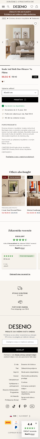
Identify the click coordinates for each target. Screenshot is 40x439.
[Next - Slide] (37, 42)
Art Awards (15, 396)
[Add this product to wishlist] (35, 23)
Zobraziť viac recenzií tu (20, 274)
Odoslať (20, 350)
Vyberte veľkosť (8, 88)
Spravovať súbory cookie (27, 398)
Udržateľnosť (14, 380)
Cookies (24, 382)
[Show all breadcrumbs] (4, 18)
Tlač (17, 368)
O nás (16, 364)
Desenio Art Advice (28, 364)
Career (16, 376)
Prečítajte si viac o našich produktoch (20, 157)
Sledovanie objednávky (30, 372)
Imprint (16, 372)
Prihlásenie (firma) (12, 400)
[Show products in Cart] (36, 6)
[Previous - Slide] (2, 42)
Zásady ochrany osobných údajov (25, 355)
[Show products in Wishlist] (31, 6)
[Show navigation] (3, 6)
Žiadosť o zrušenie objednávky (28, 393)
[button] (30, 429)
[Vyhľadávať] (8, 6)
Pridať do (18, 100)
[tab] (5, 65)
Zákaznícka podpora (29, 368)
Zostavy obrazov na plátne (19, 18)
